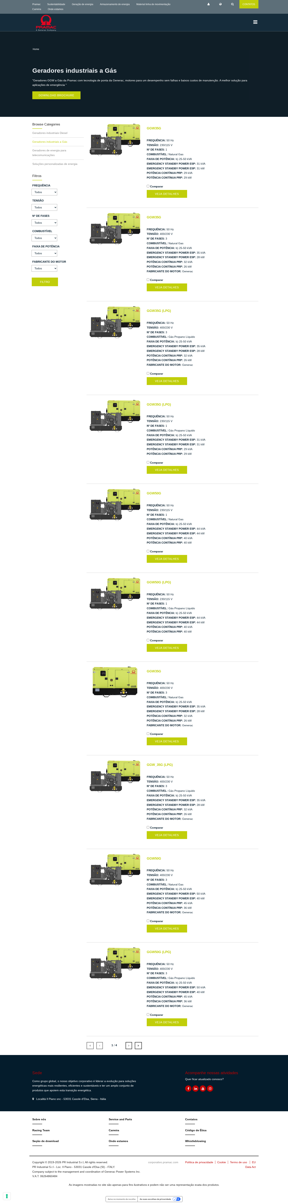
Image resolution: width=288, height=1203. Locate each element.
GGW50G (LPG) (159, 582)
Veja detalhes (167, 193)
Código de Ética (195, 1130)
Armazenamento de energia (115, 4)
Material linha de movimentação (153, 4)
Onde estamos (55, 9)
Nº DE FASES (40, 215)
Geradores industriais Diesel (49, 132)
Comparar (156, 186)
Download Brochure (56, 95)
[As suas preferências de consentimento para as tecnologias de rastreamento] (7, 1196)
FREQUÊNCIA (41, 185)
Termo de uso (238, 1162)
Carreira (36, 9)
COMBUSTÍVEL (42, 231)
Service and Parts (120, 1119)
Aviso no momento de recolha (122, 1199)
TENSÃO (38, 200)
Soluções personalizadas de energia (54, 163)
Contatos (191, 1119)
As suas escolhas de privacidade (155, 1199)
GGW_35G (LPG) (160, 765)
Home (36, 49)
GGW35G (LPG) (159, 311)
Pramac (36, 4)
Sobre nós (39, 1119)
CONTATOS (249, 4)
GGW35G (154, 128)
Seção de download (45, 1141)
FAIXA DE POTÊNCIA (46, 246)
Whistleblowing (195, 1141)
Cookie (221, 1162)
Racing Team (41, 1130)
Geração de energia (82, 4)
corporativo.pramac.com (163, 1162)
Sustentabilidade (56, 4)
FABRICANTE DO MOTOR (49, 261)
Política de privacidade (199, 1162)
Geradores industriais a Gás (49, 141)
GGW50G (154, 493)
